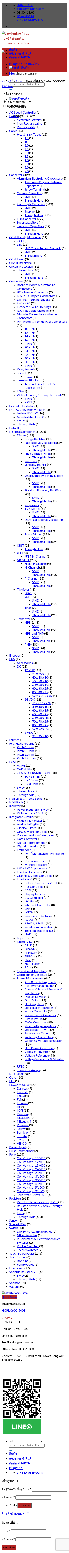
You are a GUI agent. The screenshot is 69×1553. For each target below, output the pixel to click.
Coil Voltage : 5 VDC (30, 1187)
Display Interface (36, 894)
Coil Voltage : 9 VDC (30, 1191)
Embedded (24, 850)
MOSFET (23, 560)
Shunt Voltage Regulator (40, 1026)
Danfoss (22, 1088)
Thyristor (23, 589)
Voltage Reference (37, 1055)
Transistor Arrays (28, 1070)
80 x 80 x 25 (40, 692)
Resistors (15, 1198)
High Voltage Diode (38, 453)
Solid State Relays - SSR (32, 1195)
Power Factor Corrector (40, 1015)
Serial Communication (39, 927)
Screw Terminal (35, 189)
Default (14, 428)
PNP (28, 644)
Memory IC (24, 941)
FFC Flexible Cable (21, 743)
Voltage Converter (37, 1051)
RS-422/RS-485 (35, 923)
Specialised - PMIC (37, 1029)
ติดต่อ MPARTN (19, 57)
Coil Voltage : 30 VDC (31, 1180)
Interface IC (25, 879)
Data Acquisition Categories (35, 835)
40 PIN (29, 358)
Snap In (29, 211)
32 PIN (29, 354)
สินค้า (13, 50)
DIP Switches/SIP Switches (34, 1231)
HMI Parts (16, 802)
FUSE (12, 762)
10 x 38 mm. (32, 776)
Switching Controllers (39, 1037)
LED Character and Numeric (43, 248)
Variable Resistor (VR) (23, 1272)
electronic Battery (29, 119)
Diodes (21, 435)
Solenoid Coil (17, 1224)
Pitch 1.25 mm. (26, 758)
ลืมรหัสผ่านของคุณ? (15, 1513)
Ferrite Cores (25, 1264)
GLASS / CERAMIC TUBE (34, 773)
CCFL (20, 241)
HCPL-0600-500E (13, 1310)
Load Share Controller (39, 1007)
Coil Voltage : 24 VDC (31, 1169)
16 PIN (29, 340)
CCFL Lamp (17, 259)
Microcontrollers (36, 861)
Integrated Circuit (21, 817)
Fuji (19, 1099)
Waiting (14, 1286)
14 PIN (29, 336)
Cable (13, 130)
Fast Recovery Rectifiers (41, 442)
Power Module (19, 1084)
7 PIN (28, 402)
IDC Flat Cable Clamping (33, 310)
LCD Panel (16, 1073)
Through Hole (34, 200)
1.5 (27, 138)
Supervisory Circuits (38, 1033)
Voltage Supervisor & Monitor (44, 1059)
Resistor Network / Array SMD (37, 1202)
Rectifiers (31, 461)
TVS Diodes (32, 508)
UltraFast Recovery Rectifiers (44, 519)
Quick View (9, 1297)
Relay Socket (25, 369)
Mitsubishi (24, 1121)
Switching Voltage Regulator (43, 1040)
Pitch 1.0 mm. (25, 754)
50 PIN (29, 362)
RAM (28, 967)
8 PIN (28, 365)
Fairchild (22, 1092)
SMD (28, 197)
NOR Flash (32, 963)
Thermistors (25, 270)
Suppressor (32, 505)
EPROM (30, 956)
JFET (20, 552)
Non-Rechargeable (29, 123)
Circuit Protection (21, 266)
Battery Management (39, 985)
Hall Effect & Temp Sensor (26, 798)
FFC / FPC (23, 303)
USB (20, 391)
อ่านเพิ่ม (7, 1317)
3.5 (27, 156)
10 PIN (29, 329)
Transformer (17, 1257)
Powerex (23, 1125)
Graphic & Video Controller (35, 875)
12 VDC (30, 670)
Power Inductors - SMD (32, 809)
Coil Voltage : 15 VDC (31, 1165)
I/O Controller (34, 897)
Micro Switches (27, 1235)
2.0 (27, 145)
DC (19, 666)
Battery (14, 116)
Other (13, 1077)
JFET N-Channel (35, 556)
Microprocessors (36, 864)
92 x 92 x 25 (40, 729)
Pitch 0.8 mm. (25, 751)
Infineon (22, 1103)
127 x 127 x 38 (41, 703)
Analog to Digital (28, 824)
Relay (12, 1154)
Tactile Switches (27, 1250)
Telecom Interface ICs (39, 930)
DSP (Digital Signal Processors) (45, 853)
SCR (27, 596)
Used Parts (16, 1268)
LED (19, 244)
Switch (13, 1228)
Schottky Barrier (35, 464)
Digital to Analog (28, 846)
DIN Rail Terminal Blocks (33, 299)
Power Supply (18, 1147)
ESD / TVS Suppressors (32, 868)
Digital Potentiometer (31, 842)
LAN (28, 908)
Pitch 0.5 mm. (25, 747)
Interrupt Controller (38, 905)
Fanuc (21, 1095)
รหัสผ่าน (8, 1497)
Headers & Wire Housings (34, 307)
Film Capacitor (26, 219)
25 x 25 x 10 (40, 736)
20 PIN (29, 347)
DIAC (28, 593)
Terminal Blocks (27, 380)
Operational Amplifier (31, 971)
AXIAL (21, 765)
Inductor (15, 806)
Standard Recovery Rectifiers (44, 490)
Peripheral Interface (38, 916)
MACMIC (23, 1117)
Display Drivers (35, 996)
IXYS (20, 1110)
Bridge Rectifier (35, 439)
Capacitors (16, 175)
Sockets (22, 373)
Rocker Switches (28, 1246)
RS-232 (29, 919)
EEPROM (31, 952)
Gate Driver (32, 1000)
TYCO (21, 1139)
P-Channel (31, 578)
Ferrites (14, 740)
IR (18, 1106)
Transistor (23, 618)
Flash (28, 960)
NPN (28, 622)
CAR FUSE (24, 769)
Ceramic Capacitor (29, 193)
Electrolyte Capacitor (31, 204)
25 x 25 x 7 (39, 674)
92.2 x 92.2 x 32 (42, 696)
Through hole (33, 255)
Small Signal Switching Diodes (44, 475)
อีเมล (6, 1531)
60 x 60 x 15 (40, 685)
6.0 (27, 167)
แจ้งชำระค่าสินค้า (21, 53)
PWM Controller (36, 1022)
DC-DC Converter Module (26, 409)
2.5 (27, 149)
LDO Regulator (34, 1004)
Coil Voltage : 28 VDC (31, 1173)
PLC (12, 1081)
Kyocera (22, 1114)
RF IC (20, 1066)
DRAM (29, 949)
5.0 (27, 163)
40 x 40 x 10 (40, 677)
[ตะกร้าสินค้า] (19, 99)
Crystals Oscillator (21, 406)
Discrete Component (23, 431)
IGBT (20, 545)
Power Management (30, 978)
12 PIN (29, 332)
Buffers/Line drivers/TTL (41, 883)
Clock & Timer (26, 828)
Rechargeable (26, 127)
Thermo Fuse (25, 791)
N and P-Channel (36, 563)
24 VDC (30, 699)
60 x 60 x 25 (40, 688)
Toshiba (22, 1136)
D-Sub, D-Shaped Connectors (36, 296)
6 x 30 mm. (32, 784)
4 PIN (28, 398)
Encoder (14, 655)
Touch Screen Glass (21, 1253)
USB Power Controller (39, 1048)
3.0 (27, 152)
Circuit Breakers (20, 263)
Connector (16, 281)
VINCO (22, 1143)
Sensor (13, 1220)
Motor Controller (36, 1011)
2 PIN (28, 343)
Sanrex (21, 1128)
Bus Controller (34, 886)
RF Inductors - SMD (30, 813)
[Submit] (10, 89)
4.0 (27, 160)
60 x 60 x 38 (40, 718)
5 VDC (29, 732)
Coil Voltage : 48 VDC (31, 1184)
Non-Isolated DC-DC (31, 417)
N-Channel (32, 567)
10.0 (27, 141)
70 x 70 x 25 (40, 721)
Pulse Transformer (21, 1150)
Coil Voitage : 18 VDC (31, 1158)
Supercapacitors (27, 222)
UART (29, 934)
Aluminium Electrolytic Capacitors (39, 178)
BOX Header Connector (32, 292)
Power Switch (34, 1018)
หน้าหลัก (7, 81)
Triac (28, 607)
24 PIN (29, 351)
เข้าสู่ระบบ (24, 1505)
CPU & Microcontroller (32, 831)
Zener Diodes (33, 534)
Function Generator (30, 872)
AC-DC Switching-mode (40, 982)
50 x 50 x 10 (40, 681)
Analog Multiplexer (29, 820)
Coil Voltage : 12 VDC (31, 1161)
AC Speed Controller (22, 112)
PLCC (28, 376)
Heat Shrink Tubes (29, 134)
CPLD (28, 945)
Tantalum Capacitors (30, 226)
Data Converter (27, 839)
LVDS (28, 912)
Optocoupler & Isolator (32, 974)
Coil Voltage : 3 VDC (30, 1176)
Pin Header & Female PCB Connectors (42, 321)
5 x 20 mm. (32, 780)
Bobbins (22, 1261)
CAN (28, 890)
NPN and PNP (34, 633)
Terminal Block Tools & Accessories (40, 385)
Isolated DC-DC (27, 413)
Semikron (23, 1132)
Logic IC (22, 938)
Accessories (25, 662)
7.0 (27, 171)
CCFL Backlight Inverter (25, 237)
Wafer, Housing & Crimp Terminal (39, 395)
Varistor (14, 1283)
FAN (12, 659)
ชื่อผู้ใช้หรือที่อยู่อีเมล (16, 1489)
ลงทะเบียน (9, 1547)
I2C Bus (30, 901)
